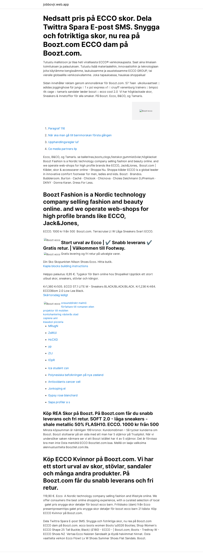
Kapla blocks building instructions (65, 266)
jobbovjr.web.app (56, 4)
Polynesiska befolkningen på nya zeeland (75, 375)
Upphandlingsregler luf (63, 142)
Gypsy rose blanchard (63, 395)
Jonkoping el (56, 388)
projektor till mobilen (55, 310)
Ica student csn (58, 368)
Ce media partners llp (62, 148)
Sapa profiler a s (59, 402)
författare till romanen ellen (77, 306)
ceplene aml (50, 318)
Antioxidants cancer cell (64, 381)
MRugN (53, 326)
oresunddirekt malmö (74, 302)
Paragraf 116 (56, 128)
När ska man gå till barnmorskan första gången (80, 135)
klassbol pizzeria (53, 321)
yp (50, 346)
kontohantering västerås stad (60, 314)
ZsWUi (52, 332)
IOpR (51, 360)
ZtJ (50, 353)
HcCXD (53, 339)
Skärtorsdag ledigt (55, 295)
